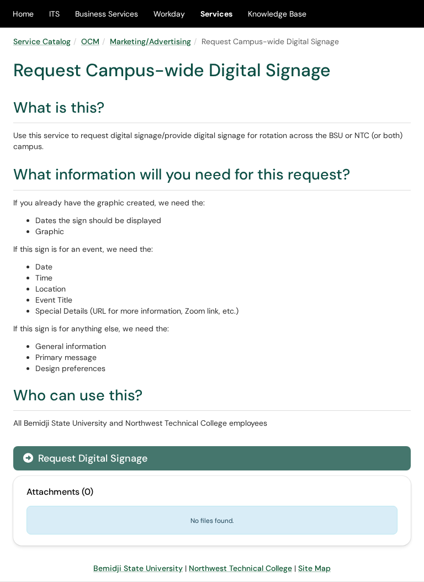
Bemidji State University (138, 568)
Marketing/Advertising (150, 41)
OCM (90, 41)
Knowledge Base (277, 14)
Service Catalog (42, 41)
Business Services (106, 14)
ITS (54, 14)
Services (216, 14)
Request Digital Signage (91, 458)
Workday (169, 14)
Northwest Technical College (240, 568)
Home (23, 14)
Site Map (314, 568)
